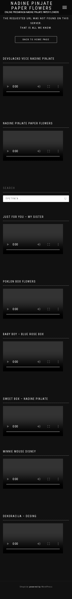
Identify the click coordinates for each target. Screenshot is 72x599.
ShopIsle (24, 586)
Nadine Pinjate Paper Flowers (32, 6)
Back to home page (36, 39)
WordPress (46, 586)
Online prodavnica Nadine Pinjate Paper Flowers (32, 12)
